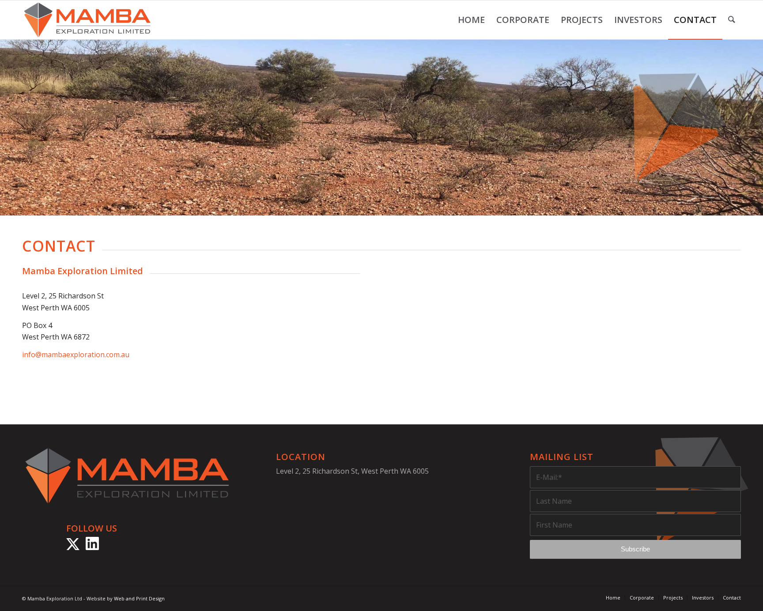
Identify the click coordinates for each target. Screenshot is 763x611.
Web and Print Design (139, 598)
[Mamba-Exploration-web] (87, 19)
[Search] (731, 19)
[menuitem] (471, 19)
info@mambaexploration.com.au (75, 354)
